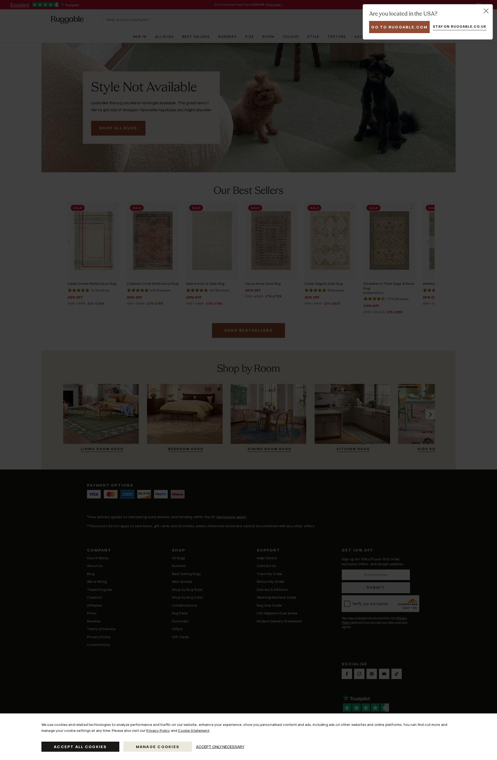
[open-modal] (486, 10)
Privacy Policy (158, 730)
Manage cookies (158, 746)
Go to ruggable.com (399, 27)
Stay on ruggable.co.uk (459, 26)
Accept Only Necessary (220, 747)
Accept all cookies (80, 746)
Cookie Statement (193, 730)
